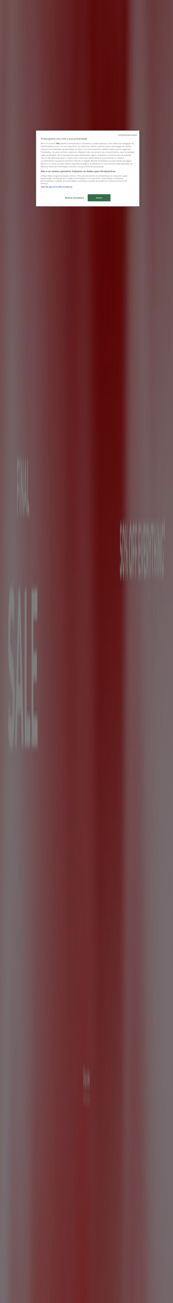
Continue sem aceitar (127, 135)
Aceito (99, 197)
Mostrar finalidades (74, 197)
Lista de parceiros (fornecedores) (56, 186)
